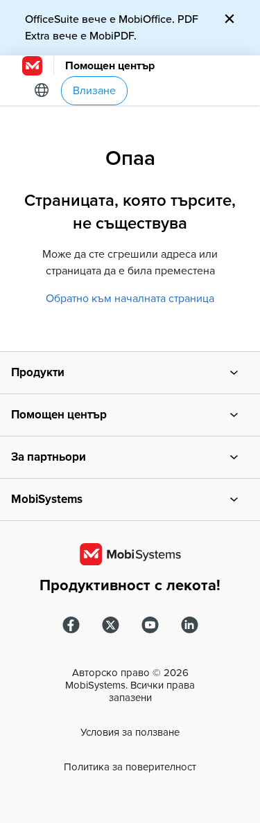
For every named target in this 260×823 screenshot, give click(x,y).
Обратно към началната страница (130, 299)
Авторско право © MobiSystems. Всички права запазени (130, 685)
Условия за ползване (130, 732)
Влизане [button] (94, 91)
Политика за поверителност (130, 767)
